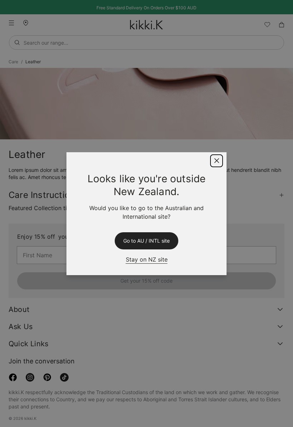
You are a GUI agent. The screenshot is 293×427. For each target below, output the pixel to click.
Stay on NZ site (146, 259)
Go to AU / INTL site (146, 241)
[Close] (216, 161)
